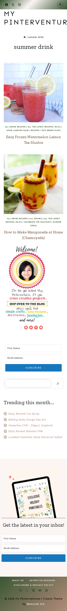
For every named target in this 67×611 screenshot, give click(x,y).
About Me (18, 580)
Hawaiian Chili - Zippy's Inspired (30, 425)
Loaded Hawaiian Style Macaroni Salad (35, 437)
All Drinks (35, 218)
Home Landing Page (18, 130)
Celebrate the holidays (37, 222)
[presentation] (33, 92)
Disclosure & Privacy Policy (33, 585)
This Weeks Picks (51, 130)
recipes (35, 130)
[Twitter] (27, 590)
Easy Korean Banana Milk (25, 431)
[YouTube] (40, 590)
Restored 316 (35, 604)
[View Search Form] (60, 5)
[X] (13, 4)
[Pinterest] (46, 590)
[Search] (57, 383)
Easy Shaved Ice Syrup (23, 413)
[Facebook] (6, 4)
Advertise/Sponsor (42, 580)
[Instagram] (19, 4)
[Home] (24, 37)
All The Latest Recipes (40, 127)
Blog (58, 127)
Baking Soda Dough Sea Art (27, 419)
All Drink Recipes (15, 127)
